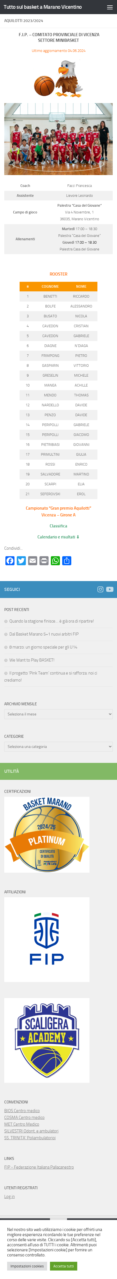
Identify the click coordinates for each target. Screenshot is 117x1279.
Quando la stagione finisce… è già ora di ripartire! (51, 621)
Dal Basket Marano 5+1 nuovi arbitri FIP (44, 634)
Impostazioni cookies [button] (27, 1266)
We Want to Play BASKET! (32, 660)
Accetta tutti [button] (63, 1266)
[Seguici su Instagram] (100, 589)
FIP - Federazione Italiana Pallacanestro (39, 1167)
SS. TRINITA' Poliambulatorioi (30, 1137)
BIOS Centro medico (22, 1110)
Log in (9, 1196)
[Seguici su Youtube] (109, 589)
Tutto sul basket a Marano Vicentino (43, 7)
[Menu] (110, 7)
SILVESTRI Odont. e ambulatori (31, 1131)
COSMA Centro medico (24, 1117)
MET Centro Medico (21, 1124)
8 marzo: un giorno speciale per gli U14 (43, 647)
